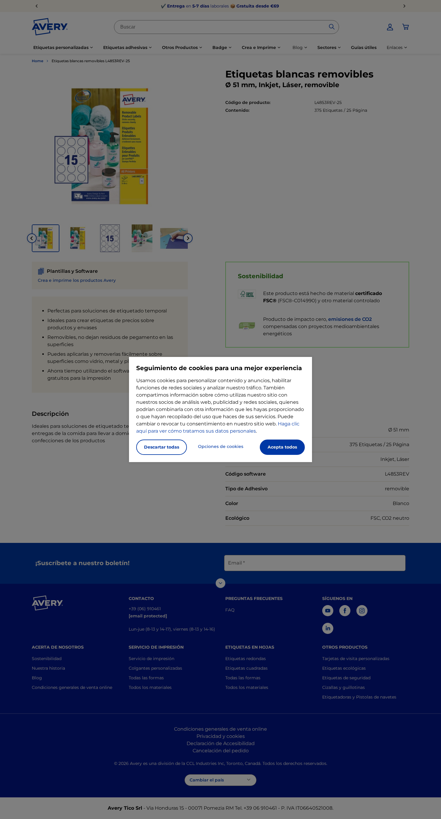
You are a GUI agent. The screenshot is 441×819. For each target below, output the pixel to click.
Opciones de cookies (220, 446)
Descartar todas (161, 447)
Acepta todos (282, 447)
